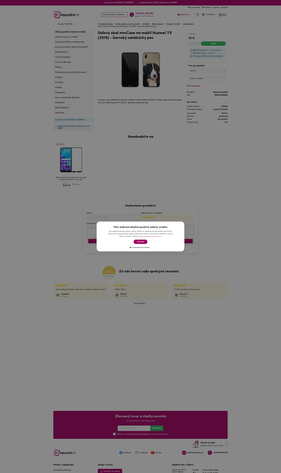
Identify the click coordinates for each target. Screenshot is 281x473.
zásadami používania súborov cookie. (150, 236)
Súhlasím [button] (140, 242)
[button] (140, 247)
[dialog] (140, 237)
